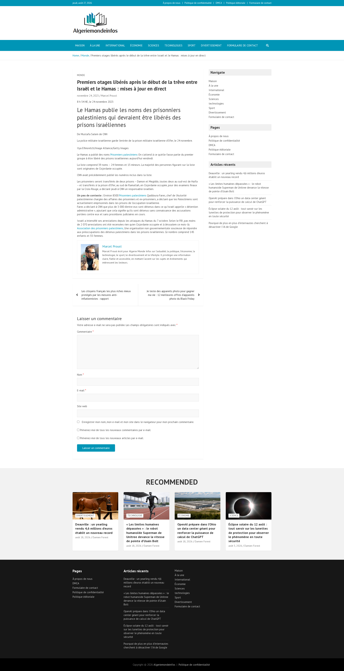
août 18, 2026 (82, 537)
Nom (80, 374)
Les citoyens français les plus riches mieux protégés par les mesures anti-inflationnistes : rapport (106, 294)
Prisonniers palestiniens (124, 154)
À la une (95, 45)
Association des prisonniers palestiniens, (100, 228)
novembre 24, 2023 (88, 95)
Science (234, 515)
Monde (81, 75)
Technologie (134, 515)
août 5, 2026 (235, 545)
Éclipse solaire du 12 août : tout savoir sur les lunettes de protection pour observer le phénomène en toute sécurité (239, 212)
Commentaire (85, 331)
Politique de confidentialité (198, 2)
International (115, 45)
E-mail (81, 390)
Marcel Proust (109, 95)
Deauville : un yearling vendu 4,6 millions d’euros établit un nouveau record (94, 528)
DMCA (219, 2)
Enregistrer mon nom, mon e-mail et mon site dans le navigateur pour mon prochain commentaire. (138, 422)
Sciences (153, 45)
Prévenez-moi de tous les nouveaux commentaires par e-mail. (115, 430)
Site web (82, 406)
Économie (136, 45)
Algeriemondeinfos (164, 664)
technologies (173, 45)
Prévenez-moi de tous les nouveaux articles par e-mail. (112, 438)
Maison (80, 45)
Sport (192, 45)
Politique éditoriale (235, 2)
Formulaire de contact (260, 2)
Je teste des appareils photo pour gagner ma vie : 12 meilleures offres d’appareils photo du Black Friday (170, 294)
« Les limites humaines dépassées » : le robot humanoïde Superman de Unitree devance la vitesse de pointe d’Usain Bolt (239, 187)
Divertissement (211, 45)
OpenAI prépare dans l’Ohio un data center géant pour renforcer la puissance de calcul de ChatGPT (196, 530)
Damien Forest (100, 537)
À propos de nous (171, 2)
